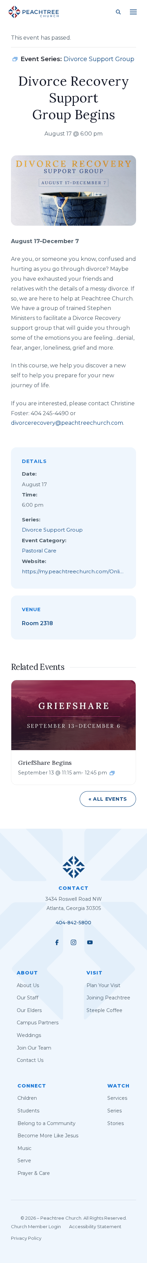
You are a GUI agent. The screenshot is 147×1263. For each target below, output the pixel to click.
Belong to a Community (46, 1123)
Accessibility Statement (95, 1226)
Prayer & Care (33, 1173)
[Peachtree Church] (33, 12)
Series (114, 1111)
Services (117, 1098)
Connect (31, 1086)
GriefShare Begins (45, 763)
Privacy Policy (26, 1238)
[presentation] (73, 715)
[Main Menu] (133, 11)
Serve (24, 1160)
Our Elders (29, 1010)
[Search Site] (118, 11)
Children (27, 1098)
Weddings (29, 1035)
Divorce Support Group (52, 530)
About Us (28, 985)
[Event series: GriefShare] (112, 773)
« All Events (108, 799)
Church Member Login (36, 1226)
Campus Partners (37, 1023)
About (27, 973)
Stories (115, 1123)
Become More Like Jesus (47, 1136)
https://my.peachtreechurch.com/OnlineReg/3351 (72, 572)
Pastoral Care (39, 550)
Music (24, 1148)
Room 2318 (37, 623)
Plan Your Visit (103, 985)
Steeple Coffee (104, 1010)
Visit (94, 973)
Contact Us (30, 1060)
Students (28, 1111)
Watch (118, 1086)
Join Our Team (34, 1048)
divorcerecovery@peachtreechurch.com (67, 423)
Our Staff (27, 998)
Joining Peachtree (108, 998)
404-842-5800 (73, 923)
